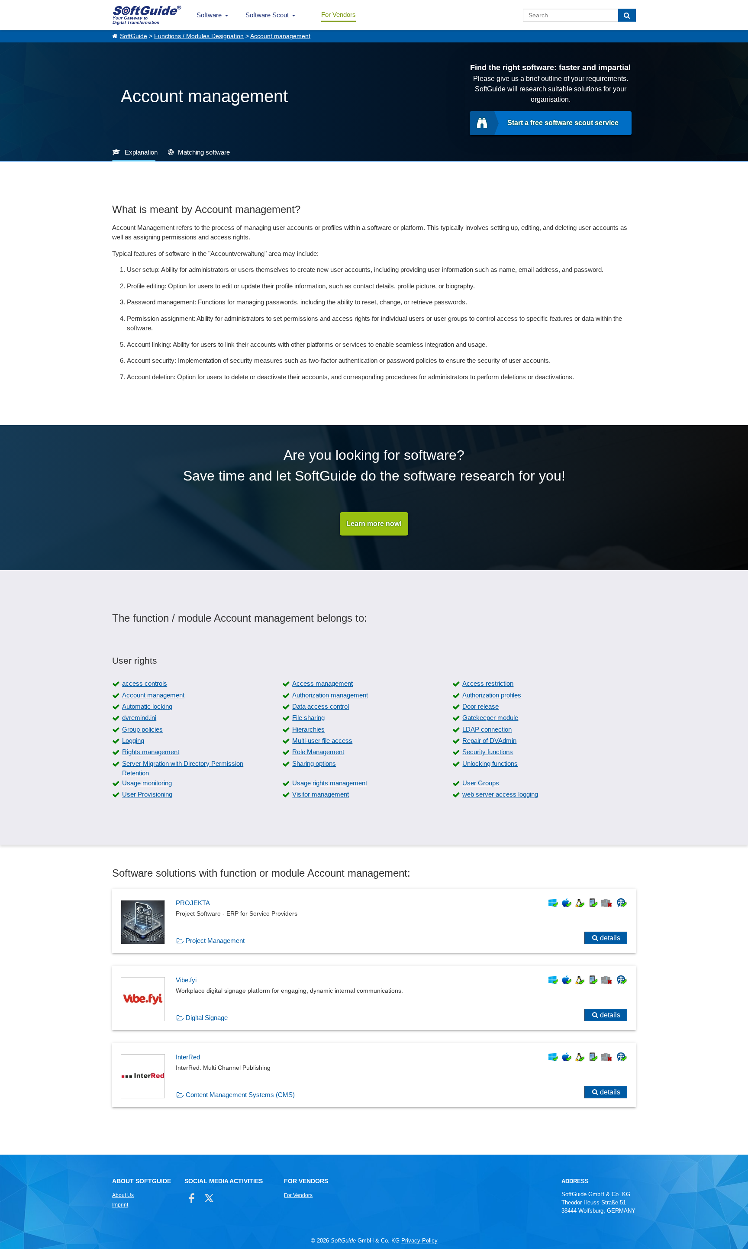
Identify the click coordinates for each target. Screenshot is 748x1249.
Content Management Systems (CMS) (240, 1094)
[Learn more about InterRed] (374, 1075)
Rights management (150, 751)
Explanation (141, 152)
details (610, 938)
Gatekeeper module (490, 717)
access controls (144, 683)
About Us (123, 1195)
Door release (480, 706)
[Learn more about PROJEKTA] (374, 921)
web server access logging (500, 794)
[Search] (627, 15)
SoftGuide (133, 36)
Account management (280, 36)
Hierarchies (308, 729)
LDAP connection (487, 729)
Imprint (120, 1205)
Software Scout (267, 15)
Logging (133, 740)
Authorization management (330, 695)
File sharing (308, 717)
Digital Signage (207, 1017)
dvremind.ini (139, 717)
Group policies (142, 729)
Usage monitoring (147, 783)
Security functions (487, 751)
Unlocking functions (490, 763)
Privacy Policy (419, 1240)
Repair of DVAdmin (489, 740)
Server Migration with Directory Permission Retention (182, 768)
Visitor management (320, 794)
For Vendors (338, 14)
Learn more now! (374, 523)
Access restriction (487, 683)
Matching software (204, 152)
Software (209, 15)
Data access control (320, 706)
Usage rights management (329, 783)
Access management (322, 683)
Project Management (215, 940)
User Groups (480, 783)
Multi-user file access (322, 740)
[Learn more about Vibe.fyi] (374, 998)
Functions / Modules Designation (199, 36)
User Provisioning (147, 794)
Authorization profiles (491, 695)
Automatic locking (147, 706)
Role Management (318, 751)
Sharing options (314, 763)
